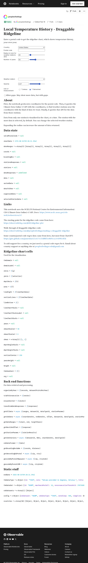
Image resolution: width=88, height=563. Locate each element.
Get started (77, 4)
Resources (27, 4)
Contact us (68, 552)
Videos (46, 552)
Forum (46, 557)
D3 (25, 554)
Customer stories (50, 554)
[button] (1, 26)
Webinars (47, 549)
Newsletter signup (71, 554)
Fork (74, 11)
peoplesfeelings (15, 17)
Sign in (64, 4)
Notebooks (14, 4)
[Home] (13, 535)
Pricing (41, 4)
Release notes (29, 557)
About (67, 547)
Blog (46, 547)
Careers (67, 549)
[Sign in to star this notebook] (80, 11)
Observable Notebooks (12, 547)
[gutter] (1, 31)
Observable (28, 547)
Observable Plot (29, 552)
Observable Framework (32, 549)
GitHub (67, 557)
